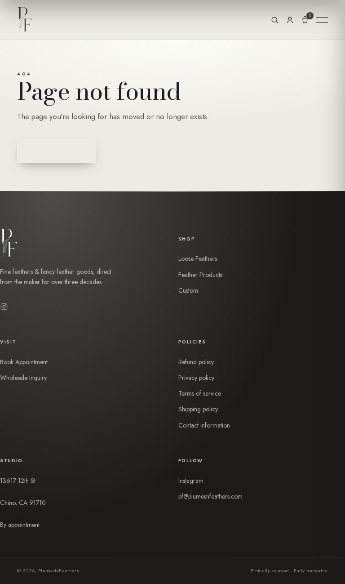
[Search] (274, 20)
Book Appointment (24, 361)
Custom (188, 290)
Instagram (190, 480)
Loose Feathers (197, 258)
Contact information (204, 425)
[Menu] (322, 19)
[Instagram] (4, 306)
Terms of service (199, 393)
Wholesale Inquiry (23, 377)
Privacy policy (196, 377)
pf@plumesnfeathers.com (210, 496)
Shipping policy (198, 409)
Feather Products (200, 274)
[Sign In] (290, 20)
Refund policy (196, 361)
